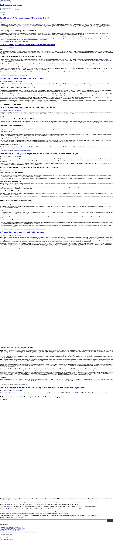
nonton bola (26, 229)
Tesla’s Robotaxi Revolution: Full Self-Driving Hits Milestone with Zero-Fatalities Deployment (42, 387)
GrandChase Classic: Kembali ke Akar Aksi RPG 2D (23, 78)
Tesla (16, 517)
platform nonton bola (33, 229)
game (15, 41)
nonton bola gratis (31, 160)
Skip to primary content (5, 0)
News (8, 41)
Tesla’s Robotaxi (9, 508)
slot (26, 150)
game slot (15, 150)
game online (18, 41)
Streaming (6, 229)
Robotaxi (12, 517)
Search (1, 9)
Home (4, 14)
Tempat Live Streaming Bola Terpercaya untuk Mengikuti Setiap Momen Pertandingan (39, 153)
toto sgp (105, 60)
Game (5, 41)
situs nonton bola (41, 229)
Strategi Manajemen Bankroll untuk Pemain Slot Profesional (27, 107)
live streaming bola (19, 229)
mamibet (77, 91)
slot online (29, 150)
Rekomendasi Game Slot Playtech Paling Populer (22, 232)
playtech (19, 384)
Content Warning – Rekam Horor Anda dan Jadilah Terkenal (27, 44)
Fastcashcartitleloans (4, 392)
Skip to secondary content (5, 1)
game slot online (21, 150)
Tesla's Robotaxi (21, 517)
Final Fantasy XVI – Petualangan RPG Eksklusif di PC (25, 18)
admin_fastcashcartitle (17, 21)
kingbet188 (62, 34)
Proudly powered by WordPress (6, 539)
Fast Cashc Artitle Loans (11, 5)
